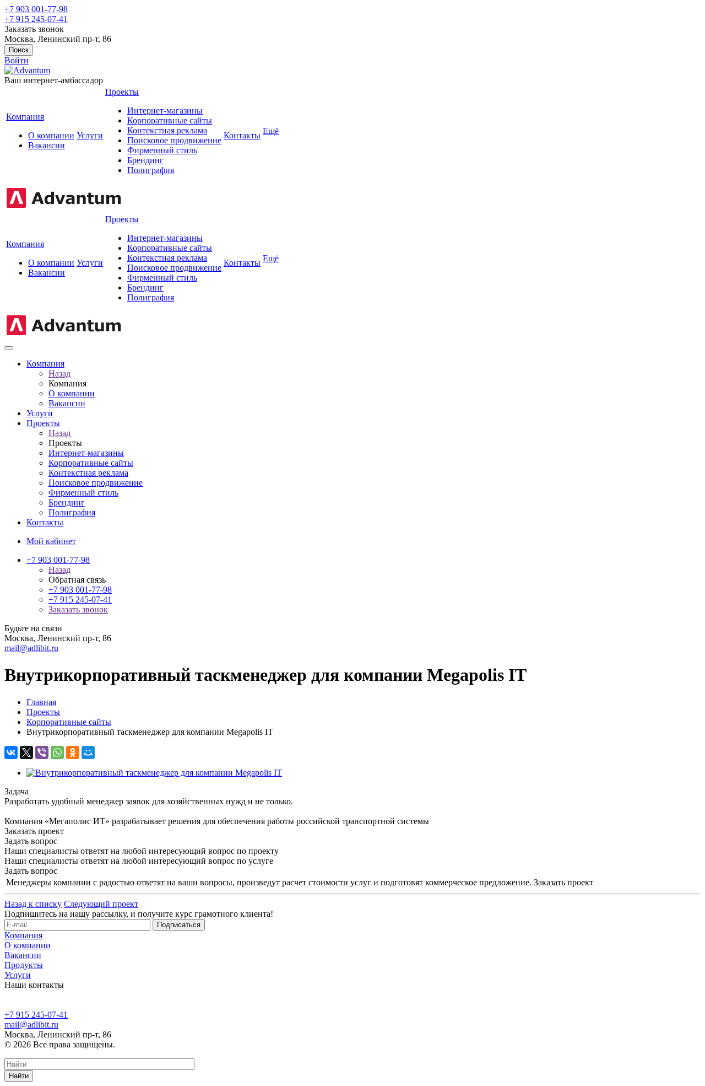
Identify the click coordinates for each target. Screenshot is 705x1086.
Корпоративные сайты (169, 120)
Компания (25, 116)
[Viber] (41, 752)
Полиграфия (150, 170)
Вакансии (46, 145)
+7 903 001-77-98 (36, 9)
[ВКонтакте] (11, 752)
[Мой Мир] (88, 752)
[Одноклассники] (72, 752)
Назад (59, 373)
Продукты (23, 965)
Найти (19, 1076)
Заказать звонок (78, 609)
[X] (26, 752)
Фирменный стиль (162, 150)
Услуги (90, 135)
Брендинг (145, 160)
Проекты (122, 91)
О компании (51, 135)
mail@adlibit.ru (31, 648)
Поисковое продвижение (174, 140)
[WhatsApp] (57, 752)
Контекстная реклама (167, 130)
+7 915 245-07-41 (36, 19)
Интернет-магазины (165, 110)
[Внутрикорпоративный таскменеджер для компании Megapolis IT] (154, 772)
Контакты (242, 135)
